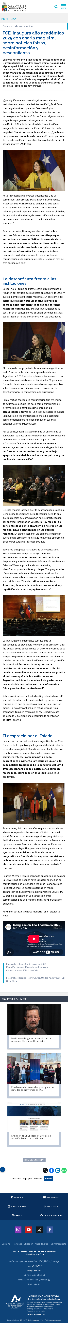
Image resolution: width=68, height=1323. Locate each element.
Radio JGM (32, 1284)
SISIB (21, 1320)
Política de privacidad (53, 1320)
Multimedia (52, 1197)
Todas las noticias (34, 1160)
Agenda (18, 1215)
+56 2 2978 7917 (34, 1266)
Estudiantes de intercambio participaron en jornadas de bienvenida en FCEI (32, 1088)
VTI (26, 1320)
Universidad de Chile (35, 1320)
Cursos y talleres (52, 1215)
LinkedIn (57, 1170)
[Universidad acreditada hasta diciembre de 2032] (34, 1305)
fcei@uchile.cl (34, 1270)
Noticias (9, 19)
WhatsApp (64, 1170)
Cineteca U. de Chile (32, 1275)
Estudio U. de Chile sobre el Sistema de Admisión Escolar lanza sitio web (31, 1137)
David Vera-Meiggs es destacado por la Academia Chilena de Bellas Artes (31, 1039)
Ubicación (28, 1244)
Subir (2, 1168)
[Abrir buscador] (56, 6)
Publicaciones (18, 1207)
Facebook (51, 1170)
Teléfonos (17, 1244)
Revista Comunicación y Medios (32, 1280)
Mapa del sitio (41, 1244)
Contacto (6, 1244)
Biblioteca (52, 1207)
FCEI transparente (58, 1244)
